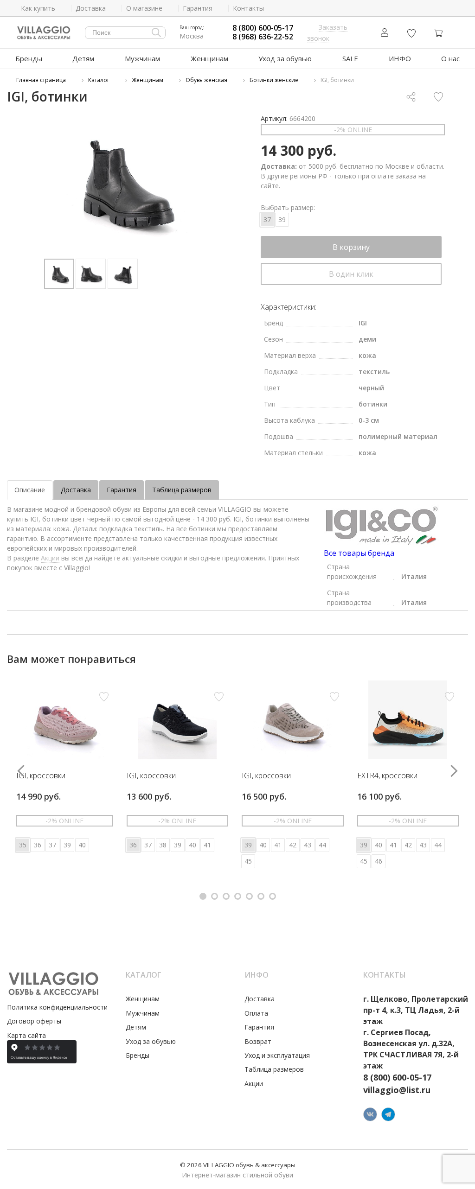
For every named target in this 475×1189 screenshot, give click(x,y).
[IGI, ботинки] (122, 182)
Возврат (257, 1041)
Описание (29, 489)
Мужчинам (142, 58)
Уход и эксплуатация (277, 1055)
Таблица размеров (182, 489)
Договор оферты (34, 1021)
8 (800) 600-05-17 (262, 28)
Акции (50, 557)
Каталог (98, 80)
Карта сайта (26, 1035)
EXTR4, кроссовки (387, 776)
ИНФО (400, 58)
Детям (83, 58)
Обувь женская (206, 80)
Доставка (76, 489)
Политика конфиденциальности (57, 1007)
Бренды (28, 58)
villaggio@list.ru (396, 1089)
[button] (202, 896)
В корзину (351, 247)
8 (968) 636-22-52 (262, 36)
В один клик (351, 274)
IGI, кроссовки (40, 776)
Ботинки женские (274, 80)
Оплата (256, 1013)
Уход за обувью (285, 58)
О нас (450, 58)
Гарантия (121, 489)
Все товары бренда (359, 553)
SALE (350, 58)
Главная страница (41, 80)
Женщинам (209, 58)
